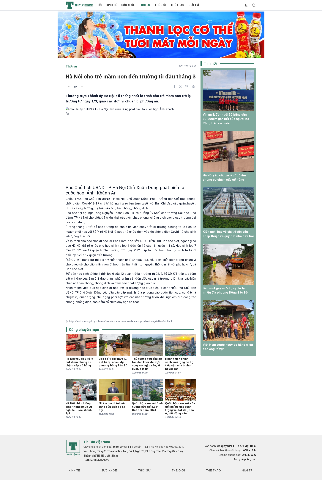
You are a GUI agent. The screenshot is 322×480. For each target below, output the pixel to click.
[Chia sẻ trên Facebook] (174, 86)
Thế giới (160, 5)
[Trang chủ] (100, 5)
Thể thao (177, 5)
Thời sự (144, 5)
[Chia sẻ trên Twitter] (180, 86)
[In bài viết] (193, 86)
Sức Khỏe (128, 5)
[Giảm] (69, 87)
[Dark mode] (246, 5)
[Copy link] (186, 86)
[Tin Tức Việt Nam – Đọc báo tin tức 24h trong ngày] (80, 5)
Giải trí (194, 5)
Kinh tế (111, 5)
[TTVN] (73, 447)
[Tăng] (82, 87)
